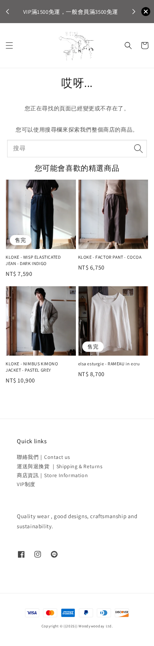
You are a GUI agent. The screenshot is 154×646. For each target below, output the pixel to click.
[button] (9, 45)
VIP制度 (26, 484)
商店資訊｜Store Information (52, 475)
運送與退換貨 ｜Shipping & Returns (60, 466)
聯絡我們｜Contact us (43, 457)
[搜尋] (138, 148)
